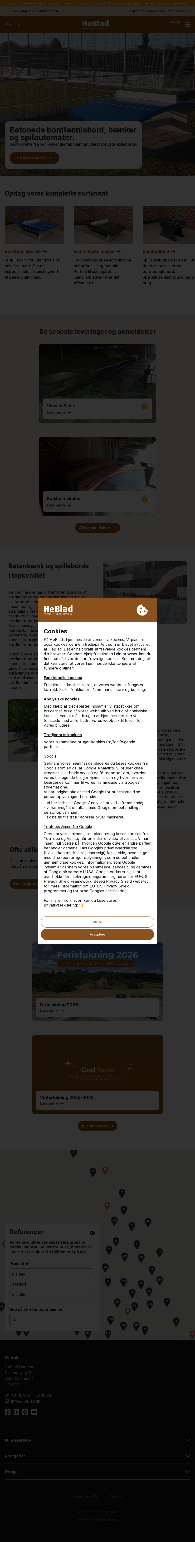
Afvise (97, 922)
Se (81, 905)
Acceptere (97, 934)
